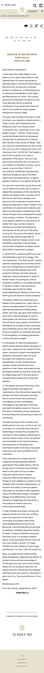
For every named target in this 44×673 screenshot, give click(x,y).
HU (26, 37)
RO (24, 41)
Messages (6, 16)
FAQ (22, 656)
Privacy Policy (22, 666)
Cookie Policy (22, 663)
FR (21, 37)
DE (7, 37)
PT (19, 41)
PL (15, 41)
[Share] (41, 26)
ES (17, 37)
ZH (29, 41)
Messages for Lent (20, 16)
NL (35, 37)
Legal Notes (22, 659)
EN (12, 37)
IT (31, 37)
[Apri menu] (40, 5)
